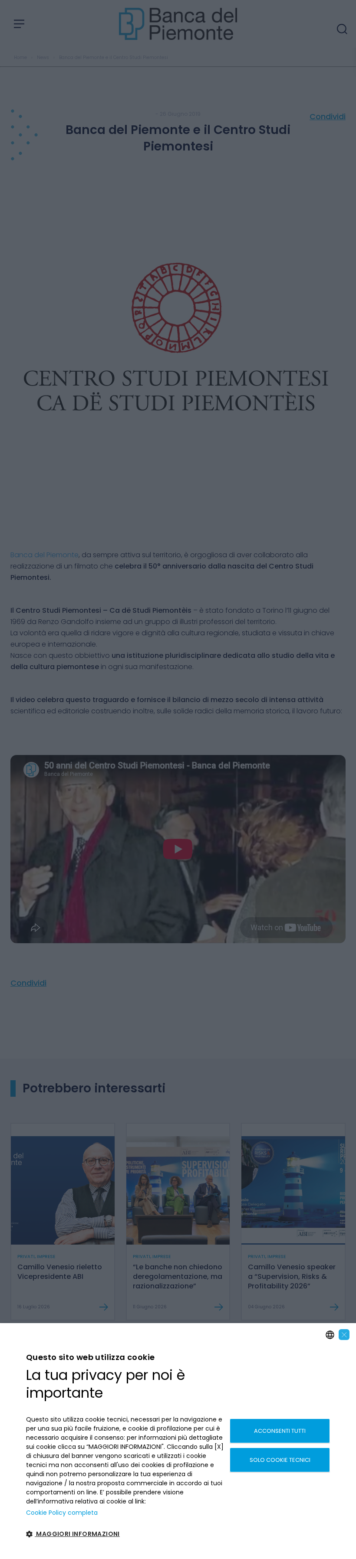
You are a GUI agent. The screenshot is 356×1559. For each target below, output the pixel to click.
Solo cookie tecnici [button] (280, 1460)
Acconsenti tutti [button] (280, 1431)
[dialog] (178, 1441)
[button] (125, 1534)
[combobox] (330, 1334)
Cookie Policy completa (62, 1512)
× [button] (344, 1334)
